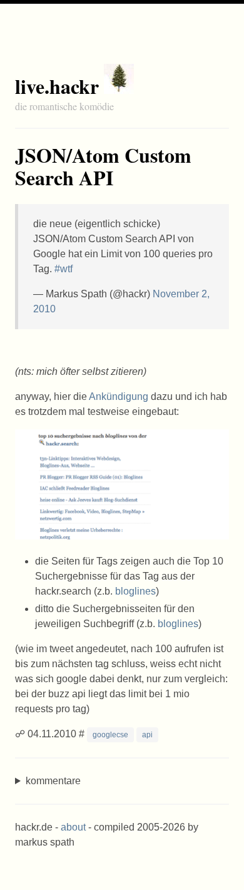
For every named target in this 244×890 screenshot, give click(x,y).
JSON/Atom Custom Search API (103, 166)
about (73, 827)
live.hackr (57, 86)
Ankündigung (118, 396)
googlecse (110, 734)
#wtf (63, 268)
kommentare (53, 780)
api (147, 734)
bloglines (135, 591)
